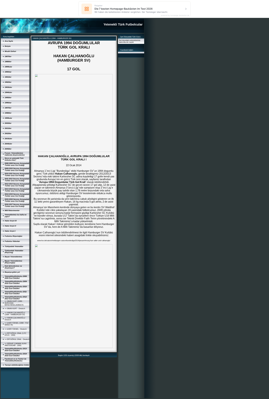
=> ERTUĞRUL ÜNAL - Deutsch (17, 339)
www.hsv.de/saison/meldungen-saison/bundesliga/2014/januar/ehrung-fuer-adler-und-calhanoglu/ (73, 240)
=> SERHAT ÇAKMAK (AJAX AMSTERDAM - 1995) (15, 344)
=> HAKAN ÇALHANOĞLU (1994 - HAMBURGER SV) (15, 313)
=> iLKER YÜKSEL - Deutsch (16, 329)
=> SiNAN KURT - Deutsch (15, 308)
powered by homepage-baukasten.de (175, 15)
